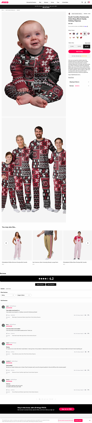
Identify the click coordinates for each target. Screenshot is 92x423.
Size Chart (87, 43)
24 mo (86, 46)
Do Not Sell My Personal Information (65, 420)
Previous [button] (6, 243)
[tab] (40, 284)
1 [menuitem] (39, 399)
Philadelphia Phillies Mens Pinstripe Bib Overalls (75, 262)
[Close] (89, 420)
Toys (58, 2)
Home (52, 2)
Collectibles (65, 2)
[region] (46, 420)
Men (40, 2)
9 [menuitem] (52, 399)
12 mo (72, 46)
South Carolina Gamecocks (77, 13)
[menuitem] (31, 2)
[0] (88, 2)
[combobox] (8, 295)
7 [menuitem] (49, 399)
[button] (8, 315)
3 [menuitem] (42, 399)
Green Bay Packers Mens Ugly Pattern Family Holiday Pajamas (24, 335)
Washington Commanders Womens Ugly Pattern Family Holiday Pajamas (26, 317)
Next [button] (88, 243)
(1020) (89, 13)
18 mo (79, 46)
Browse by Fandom (31, 2)
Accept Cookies (78, 420)
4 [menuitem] (44, 399)
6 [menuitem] (47, 399)
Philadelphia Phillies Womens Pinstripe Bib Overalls (14, 262)
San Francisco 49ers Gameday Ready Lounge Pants (45, 262)
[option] (46, 7)
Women (46, 2)
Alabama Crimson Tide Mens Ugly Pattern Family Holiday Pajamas (25, 372)
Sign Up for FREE (67, 409)
